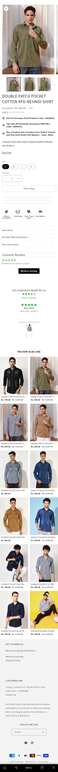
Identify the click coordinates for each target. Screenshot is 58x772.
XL (31, 166)
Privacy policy (43, 762)
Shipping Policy (13, 660)
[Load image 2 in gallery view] (29, 84)
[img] (29, 294)
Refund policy (31, 762)
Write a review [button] (29, 271)
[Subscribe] (43, 732)
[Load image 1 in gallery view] (14, 84)
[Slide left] (3, 85)
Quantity (5, 173)
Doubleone (19, 762)
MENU (29, 767)
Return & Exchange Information (20, 650)
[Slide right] (55, 85)
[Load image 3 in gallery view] (44, 84)
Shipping (5, 112)
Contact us (11, 694)
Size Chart (6, 152)
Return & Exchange (15, 656)
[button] (29, 230)
